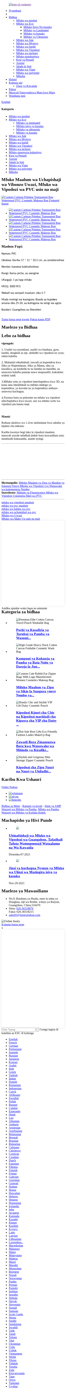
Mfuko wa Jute (25, 40)
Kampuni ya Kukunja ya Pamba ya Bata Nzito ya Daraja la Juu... (35, 662)
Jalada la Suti (23, 66)
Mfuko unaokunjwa (27, 56)
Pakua (12, 89)
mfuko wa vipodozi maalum (17, 502)
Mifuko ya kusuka (34, 33)
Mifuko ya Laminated (36, 30)
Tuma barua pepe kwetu (15, 319)
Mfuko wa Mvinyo (27, 43)
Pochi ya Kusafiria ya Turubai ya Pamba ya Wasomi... (32, 634)
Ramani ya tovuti (32, 806)
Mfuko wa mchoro (27, 53)
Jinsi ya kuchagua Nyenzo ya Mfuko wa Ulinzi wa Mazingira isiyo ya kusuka (36, 872)
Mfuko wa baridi (26, 46)
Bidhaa (13, 17)
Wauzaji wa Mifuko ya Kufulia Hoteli (23, 812)
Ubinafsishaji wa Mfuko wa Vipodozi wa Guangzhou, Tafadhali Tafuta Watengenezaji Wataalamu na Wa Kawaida (36, 841)
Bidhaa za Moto (10, 806)
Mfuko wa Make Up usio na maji (20, 518)
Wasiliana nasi (17, 95)
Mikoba (20, 76)
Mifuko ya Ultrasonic (35, 36)
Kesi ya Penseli (25, 59)
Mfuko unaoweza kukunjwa (25, 152)
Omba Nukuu (9, 787)
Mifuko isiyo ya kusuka (29, 126)
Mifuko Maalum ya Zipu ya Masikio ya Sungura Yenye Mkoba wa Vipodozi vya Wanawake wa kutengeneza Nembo (32, 486)
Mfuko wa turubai (26, 20)
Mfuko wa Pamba (48, 809)
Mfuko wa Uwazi (11, 515)
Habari (13, 79)
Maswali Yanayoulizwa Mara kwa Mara (32, 92)
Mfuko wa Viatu (25, 69)
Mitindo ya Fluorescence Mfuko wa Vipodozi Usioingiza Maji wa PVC (29, 494)
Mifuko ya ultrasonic (28, 129)
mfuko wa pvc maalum (14, 505)
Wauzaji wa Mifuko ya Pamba (18, 809)
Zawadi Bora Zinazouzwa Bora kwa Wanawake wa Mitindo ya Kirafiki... (35, 746)
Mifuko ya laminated (28, 122)
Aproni (20, 63)
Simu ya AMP (53, 806)
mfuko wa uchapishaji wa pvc (18, 512)
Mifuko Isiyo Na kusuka (37, 27)
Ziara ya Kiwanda (26, 86)
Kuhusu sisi (15, 82)
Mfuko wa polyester (27, 72)
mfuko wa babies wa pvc (15, 508)
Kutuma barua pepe (12, 924)
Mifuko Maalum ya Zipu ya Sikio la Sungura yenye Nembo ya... (36, 691)
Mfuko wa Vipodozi (28, 49)
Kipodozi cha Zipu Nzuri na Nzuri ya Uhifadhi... (35, 769)
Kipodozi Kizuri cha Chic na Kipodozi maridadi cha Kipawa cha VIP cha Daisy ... (36, 718)
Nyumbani (15, 10)
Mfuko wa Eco (25, 23)
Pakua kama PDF (40, 319)
